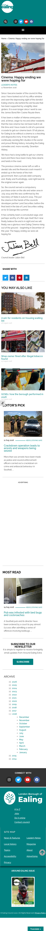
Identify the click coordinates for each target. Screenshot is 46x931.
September (24, 727)
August (22, 730)
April (21, 743)
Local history (10, 844)
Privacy (7, 862)
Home (3, 38)
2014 (14, 759)
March (22, 746)
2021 (14, 698)
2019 (14, 704)
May (21, 739)
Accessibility (10, 856)
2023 (14, 691)
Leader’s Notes (34, 838)
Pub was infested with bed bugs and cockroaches (23, 614)
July (21, 733)
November (24, 720)
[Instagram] (15, 21)
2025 (14, 685)
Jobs (16, 813)
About (30, 850)
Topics (7, 850)
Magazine (31, 844)
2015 (14, 755)
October (23, 723)
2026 (14, 682)
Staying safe (37, 440)
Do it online (19, 818)
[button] (5, 22)
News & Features (12, 838)
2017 (14, 710)
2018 (14, 707)
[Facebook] (31, 21)
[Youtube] (26, 21)
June (21, 736)
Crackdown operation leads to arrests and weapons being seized (22, 448)
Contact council (22, 822)
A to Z (17, 809)
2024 (14, 688)
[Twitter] (21, 21)
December (24, 717)
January (23, 752)
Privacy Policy (40, 913)
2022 (14, 694)
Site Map (9, 831)
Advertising (32, 856)
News (28, 440)
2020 (14, 701)
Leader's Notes (9, 85)
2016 (14, 714)
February (23, 749)
